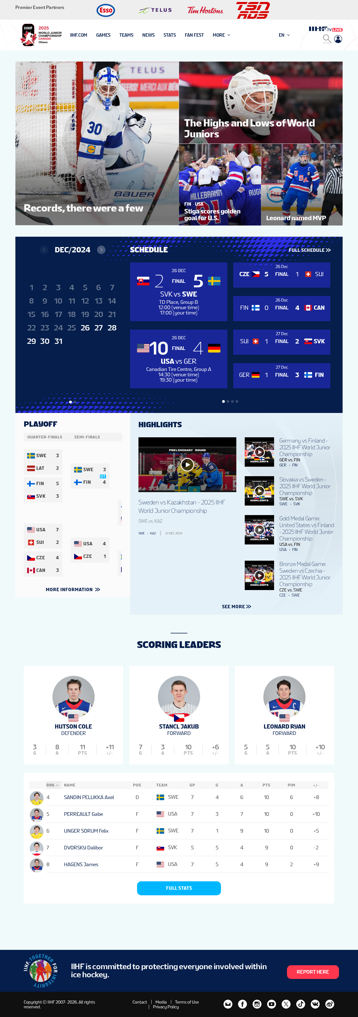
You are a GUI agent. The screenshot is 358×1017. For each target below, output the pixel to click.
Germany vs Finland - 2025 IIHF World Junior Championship (304, 447)
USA (282, 549)
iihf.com (78, 35)
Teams (126, 35)
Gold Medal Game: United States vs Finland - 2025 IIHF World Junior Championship (306, 528)
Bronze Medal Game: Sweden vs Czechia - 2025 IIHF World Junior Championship (304, 574)
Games (103, 35)
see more (233, 606)
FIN (295, 465)
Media (161, 1002)
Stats (170, 35)
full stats (179, 888)
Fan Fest (194, 35)
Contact (140, 1002)
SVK (296, 504)
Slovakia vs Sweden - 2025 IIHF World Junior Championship (304, 486)
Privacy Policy (166, 1006)
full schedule (307, 250)
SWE (141, 533)
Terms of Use (187, 1002)
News (148, 35)
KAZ (153, 533)
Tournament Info (90, 35)
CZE (282, 595)
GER (282, 465)
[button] (101, 250)
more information (70, 589)
